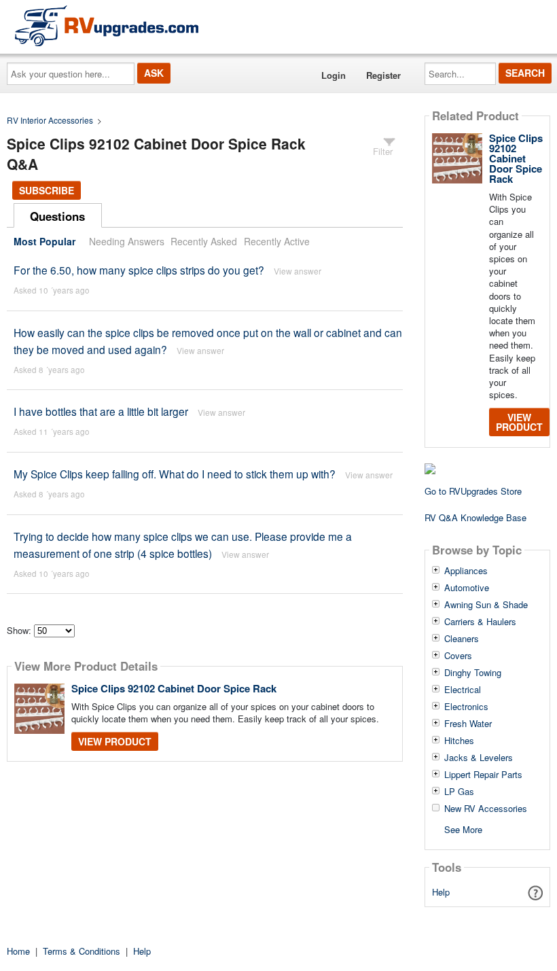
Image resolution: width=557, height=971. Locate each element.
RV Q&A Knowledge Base (475, 517)
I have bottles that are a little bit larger (101, 411)
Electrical (462, 689)
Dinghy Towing (472, 672)
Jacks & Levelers (478, 757)
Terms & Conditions (81, 950)
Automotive (466, 588)
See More (463, 828)
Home (18, 950)
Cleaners (461, 638)
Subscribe (46, 190)
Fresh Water (468, 723)
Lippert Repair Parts (483, 774)
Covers (458, 655)
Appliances (466, 571)
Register (383, 75)
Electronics (466, 706)
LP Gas (459, 791)
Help (441, 891)
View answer (297, 271)
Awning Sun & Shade (486, 605)
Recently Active (277, 241)
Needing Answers (126, 241)
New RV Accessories (485, 808)
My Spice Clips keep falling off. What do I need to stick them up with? (175, 473)
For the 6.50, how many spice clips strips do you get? (139, 269)
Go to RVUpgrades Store (473, 490)
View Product (114, 741)
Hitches (459, 740)
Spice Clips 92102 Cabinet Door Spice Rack (173, 688)
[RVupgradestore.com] (106, 25)
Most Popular (44, 241)
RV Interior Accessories (50, 120)
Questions (57, 216)
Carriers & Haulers (480, 621)
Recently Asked (203, 241)
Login (333, 75)
